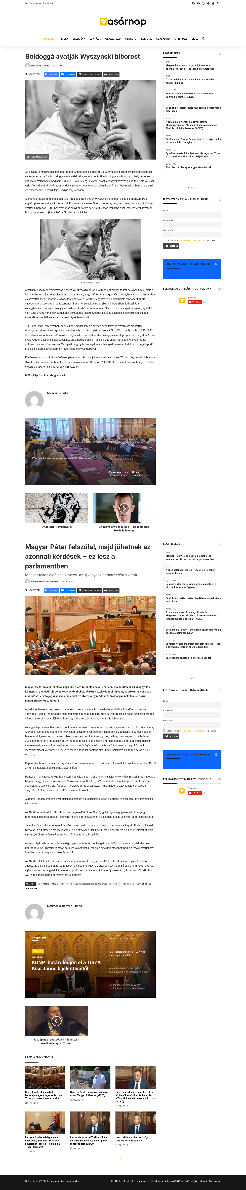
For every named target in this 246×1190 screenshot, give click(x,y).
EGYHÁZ (94, 38)
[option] (90, 451)
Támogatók (214, 1181)
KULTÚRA (146, 38)
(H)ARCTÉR (49, 38)
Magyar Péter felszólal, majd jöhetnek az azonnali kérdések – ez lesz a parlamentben (66, 453)
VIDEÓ (195, 38)
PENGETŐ (130, 38)
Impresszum (143, 1181)
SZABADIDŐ (163, 38)
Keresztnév (168, 230)
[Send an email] (48, 66)
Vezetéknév (168, 220)
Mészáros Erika (38, 66)
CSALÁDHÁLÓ (113, 38)
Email (165, 210)
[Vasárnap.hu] (123, 22)
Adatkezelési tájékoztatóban (192, 240)
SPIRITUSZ (180, 38)
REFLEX (64, 38)
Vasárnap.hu (73, 1181)
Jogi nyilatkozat (199, 1181)
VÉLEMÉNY (79, 38)
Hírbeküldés (157, 1181)
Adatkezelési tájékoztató (177, 1181)
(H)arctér (38, 438)
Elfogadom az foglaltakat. (191, 240)
